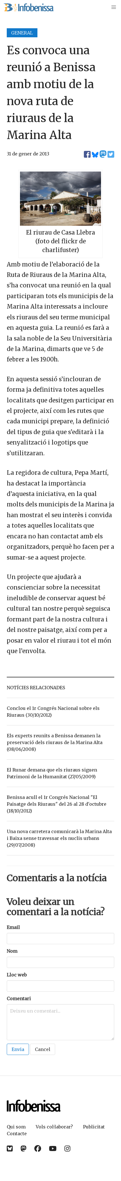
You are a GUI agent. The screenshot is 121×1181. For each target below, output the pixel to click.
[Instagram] (67, 1148)
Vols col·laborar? (54, 1127)
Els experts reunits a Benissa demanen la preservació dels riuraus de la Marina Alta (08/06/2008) (54, 742)
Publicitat (94, 1127)
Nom (12, 951)
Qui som (16, 1127)
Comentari (19, 998)
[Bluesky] (10, 1148)
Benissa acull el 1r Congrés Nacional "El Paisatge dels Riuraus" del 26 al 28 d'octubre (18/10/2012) (56, 804)
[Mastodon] (23, 1148)
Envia (18, 1049)
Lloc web (17, 975)
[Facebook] (37, 1148)
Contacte (17, 1133)
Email (13, 927)
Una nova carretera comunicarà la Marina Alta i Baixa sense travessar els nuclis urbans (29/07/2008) (59, 838)
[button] (113, 7)
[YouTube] (53, 1148)
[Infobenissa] (28, 7)
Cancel (42, 1049)
